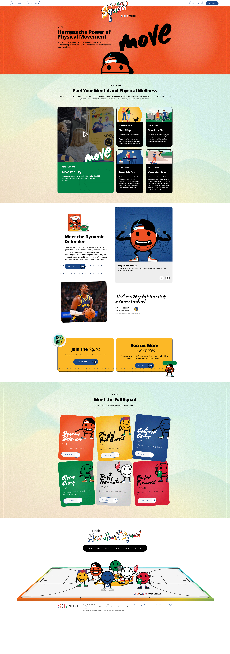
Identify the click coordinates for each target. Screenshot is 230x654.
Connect (126, 548)
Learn (116, 548)
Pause (107, 548)
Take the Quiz (212, 3)
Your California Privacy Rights (164, 605)
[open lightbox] (86, 134)
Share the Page (196, 3)
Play (99, 548)
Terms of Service (149, 605)
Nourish (138, 548)
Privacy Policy (138, 605)
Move (91, 548)
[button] (17, 3)
